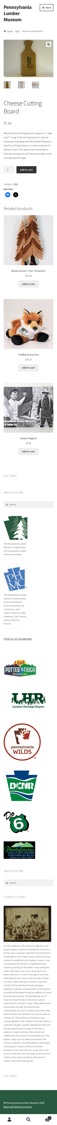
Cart (44, 1117)
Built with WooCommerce (18, 1106)
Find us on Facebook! (18, 639)
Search (28, 1119)
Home (10, 31)
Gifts (17, 31)
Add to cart (26, 169)
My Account (9, 1119)
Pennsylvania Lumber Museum (18, 13)
